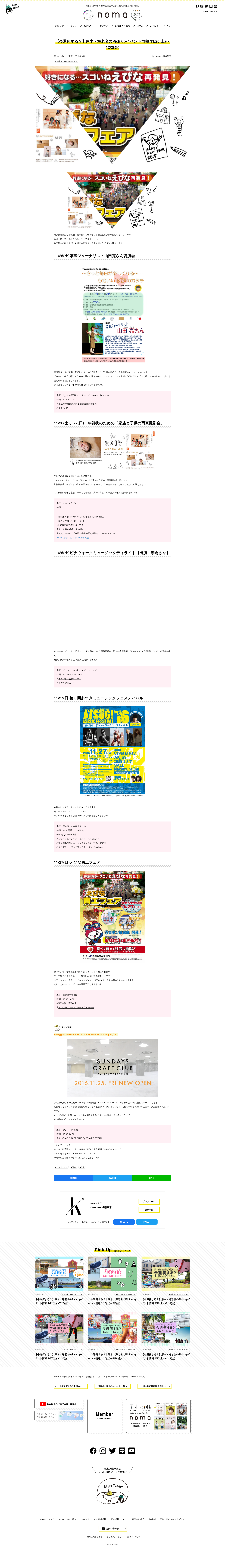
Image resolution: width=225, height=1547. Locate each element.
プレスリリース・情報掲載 (93, 1519)
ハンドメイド (61, 1167)
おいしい (88, 25)
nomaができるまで (94, 1536)
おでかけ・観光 (122, 25)
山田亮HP (63, 407)
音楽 (83, 1167)
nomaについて (47, 1519)
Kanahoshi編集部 (163, 56)
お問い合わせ (112, 1528)
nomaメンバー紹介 (67, 1519)
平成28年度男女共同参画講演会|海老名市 (77, 403)
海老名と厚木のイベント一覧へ (112, 1386)
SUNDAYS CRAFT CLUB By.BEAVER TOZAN (80, 1138)
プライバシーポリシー (116, 1536)
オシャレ (104, 25)
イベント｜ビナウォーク (69, 678)
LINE (151, 1177)
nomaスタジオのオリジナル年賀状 (73, 537)
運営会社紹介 (138, 1519)
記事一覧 (149, 1209)
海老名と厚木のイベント (66, 61)
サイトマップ (134, 1536)
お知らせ (59, 25)
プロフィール (149, 1201)
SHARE (73, 1177)
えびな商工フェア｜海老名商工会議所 (76, 1007)
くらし (73, 25)
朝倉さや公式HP (66, 682)
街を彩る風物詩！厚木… (154, 1386)
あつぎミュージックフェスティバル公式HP (78, 838)
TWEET (112, 1177)
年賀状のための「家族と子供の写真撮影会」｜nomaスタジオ (87, 533)
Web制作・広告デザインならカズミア (167, 1519)
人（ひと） (155, 25)
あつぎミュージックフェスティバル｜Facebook (80, 846)
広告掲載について (119, 1519)
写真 (74, 1167)
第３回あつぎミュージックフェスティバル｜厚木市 (82, 842)
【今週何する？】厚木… (70, 1386)
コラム (140, 25)
